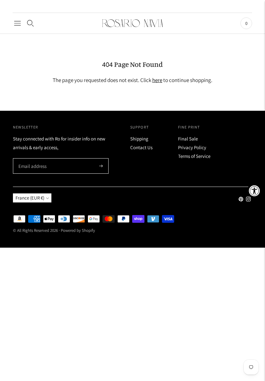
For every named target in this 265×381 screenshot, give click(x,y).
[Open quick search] (30, 23)
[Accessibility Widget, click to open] (254, 190)
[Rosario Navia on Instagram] (248, 200)
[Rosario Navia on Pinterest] (240, 200)
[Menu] (17, 23)
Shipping (139, 139)
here (157, 80)
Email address (31, 158)
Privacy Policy (192, 147)
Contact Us (141, 147)
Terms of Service (194, 156)
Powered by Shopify (78, 230)
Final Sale (188, 139)
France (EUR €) (30, 198)
